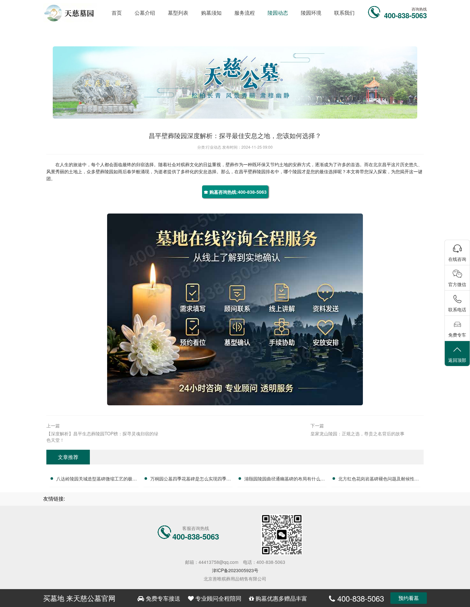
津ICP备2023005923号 (235, 570)
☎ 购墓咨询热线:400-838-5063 (235, 192)
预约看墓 (408, 598)
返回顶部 (457, 360)
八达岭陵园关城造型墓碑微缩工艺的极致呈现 (96, 479)
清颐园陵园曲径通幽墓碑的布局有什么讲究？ (284, 479)
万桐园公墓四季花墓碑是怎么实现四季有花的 (190, 479)
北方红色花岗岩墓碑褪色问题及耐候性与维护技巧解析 (378, 479)
